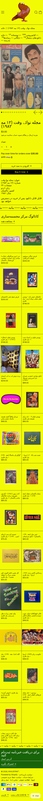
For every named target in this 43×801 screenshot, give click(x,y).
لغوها (33, 780)
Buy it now (20, 172)
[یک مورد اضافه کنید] (11, 147)
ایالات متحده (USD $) (19, 795)
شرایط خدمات (28, 777)
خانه (3, 28)
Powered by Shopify (9, 775)
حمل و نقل (5, 780)
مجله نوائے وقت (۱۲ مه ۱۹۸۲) (21, 28)
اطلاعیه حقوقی (24, 780)
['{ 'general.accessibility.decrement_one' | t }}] (2, 147)
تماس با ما (14, 780)
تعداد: (3, 142)
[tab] (1, 112)
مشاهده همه (6, 221)
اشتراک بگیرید (7, 764)
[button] (36, 12)
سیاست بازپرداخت (25, 775)
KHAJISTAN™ (13, 771)
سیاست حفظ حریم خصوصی (11, 777)
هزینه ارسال (33, 135)
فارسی (4, 795)
